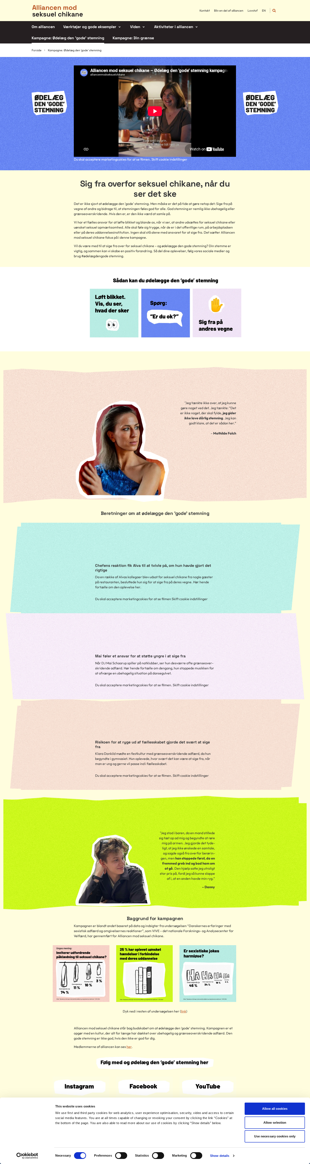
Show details (219, 1155)
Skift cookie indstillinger (169, 159)
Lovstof (253, 10)
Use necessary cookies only (275, 1136)
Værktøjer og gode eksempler (89, 26)
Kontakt (204, 10)
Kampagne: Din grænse (133, 37)
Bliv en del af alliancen (228, 10)
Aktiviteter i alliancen (173, 26)
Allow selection (274, 1122)
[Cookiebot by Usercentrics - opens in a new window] (27, 1156)
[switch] (121, 1155)
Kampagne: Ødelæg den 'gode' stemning (68, 37)
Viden (135, 26)
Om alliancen (43, 26)
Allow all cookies (274, 1108)
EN (264, 10)
